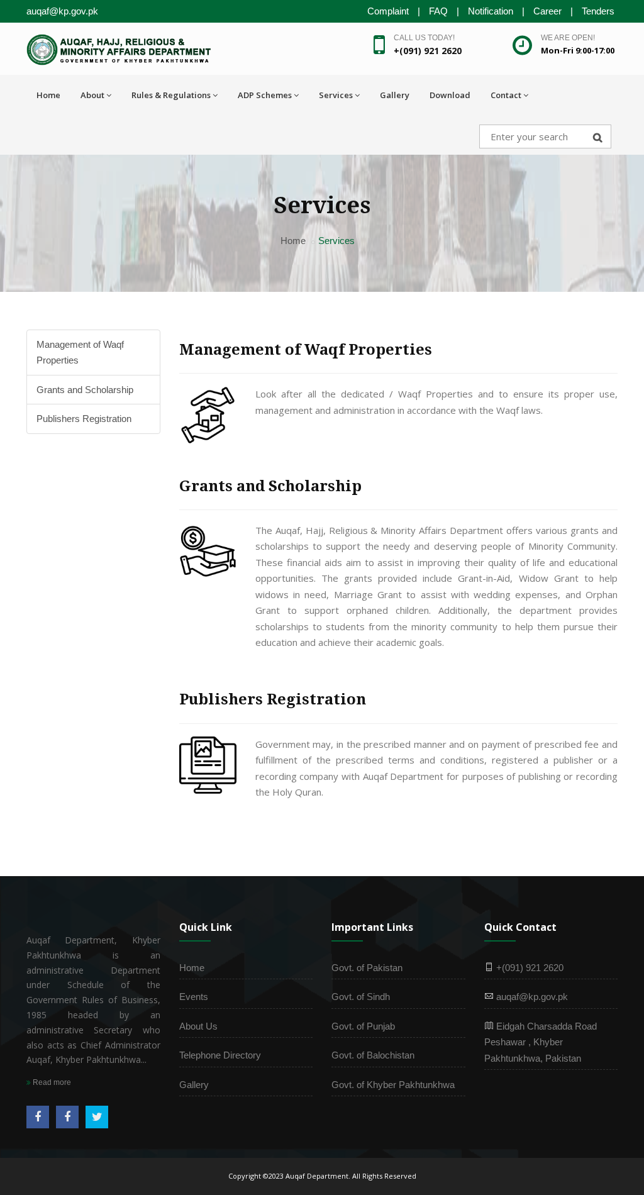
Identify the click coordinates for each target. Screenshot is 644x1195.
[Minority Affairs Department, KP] (67, 1117)
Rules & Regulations (171, 95)
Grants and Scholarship (84, 389)
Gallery (394, 95)
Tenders (598, 11)
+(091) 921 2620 (529, 967)
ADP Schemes (265, 95)
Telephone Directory (220, 1055)
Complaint (388, 11)
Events (193, 996)
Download (450, 95)
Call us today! (424, 37)
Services (336, 95)
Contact (506, 95)
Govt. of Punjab (363, 1026)
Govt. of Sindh (360, 996)
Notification (490, 11)
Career (547, 11)
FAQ (438, 11)
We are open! (568, 37)
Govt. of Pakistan (366, 967)
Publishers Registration (83, 418)
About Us (198, 1026)
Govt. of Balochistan (372, 1055)
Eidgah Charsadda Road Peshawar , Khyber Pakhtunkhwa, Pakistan (540, 1042)
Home (48, 95)
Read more (51, 1082)
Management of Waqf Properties (80, 352)
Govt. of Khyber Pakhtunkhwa (393, 1084)
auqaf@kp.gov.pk (531, 996)
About (92, 95)
